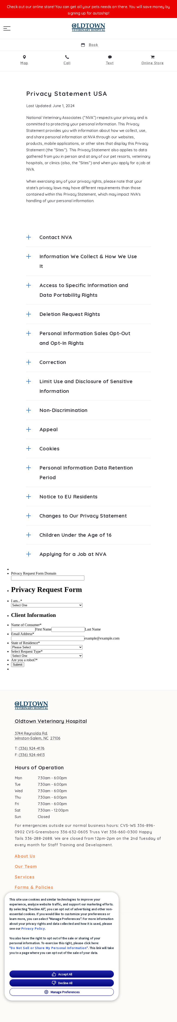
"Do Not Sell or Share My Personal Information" (48, 948)
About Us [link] (25, 856)
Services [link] (25, 877)
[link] (88, 27)
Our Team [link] (26, 866)
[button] (6, 28)
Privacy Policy (33, 928)
